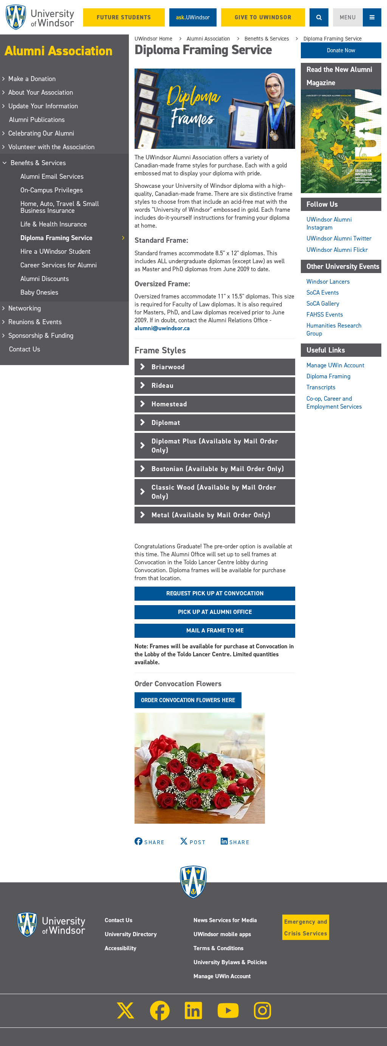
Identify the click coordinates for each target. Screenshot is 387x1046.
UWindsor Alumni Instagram (329, 223)
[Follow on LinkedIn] (193, 1016)
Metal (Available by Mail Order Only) (211, 515)
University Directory (131, 934)
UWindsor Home (153, 38)
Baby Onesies (39, 292)
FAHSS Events (325, 314)
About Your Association (41, 92)
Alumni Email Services (52, 176)
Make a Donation (32, 78)
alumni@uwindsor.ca (162, 328)
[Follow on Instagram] (262, 1016)
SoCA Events (323, 293)
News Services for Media (225, 920)
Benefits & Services (38, 162)
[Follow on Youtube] (228, 1016)
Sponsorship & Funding (41, 335)
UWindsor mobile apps (222, 934)
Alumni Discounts (44, 278)
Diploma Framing (328, 376)
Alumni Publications (37, 119)
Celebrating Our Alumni (41, 133)
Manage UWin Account (335, 365)
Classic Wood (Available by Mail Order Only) (214, 492)
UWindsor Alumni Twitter (339, 238)
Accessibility (120, 948)
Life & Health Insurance (53, 224)
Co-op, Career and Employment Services (334, 403)
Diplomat (166, 422)
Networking (25, 308)
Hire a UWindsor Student (55, 251)
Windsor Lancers (328, 282)
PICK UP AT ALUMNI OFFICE (215, 612)
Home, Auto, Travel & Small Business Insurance (59, 207)
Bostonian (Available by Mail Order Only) (218, 468)
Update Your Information (43, 106)
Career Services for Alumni (58, 265)
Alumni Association (58, 51)
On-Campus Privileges (51, 190)
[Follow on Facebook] (159, 1016)
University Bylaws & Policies (230, 962)
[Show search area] (319, 17)
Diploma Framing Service (56, 237)
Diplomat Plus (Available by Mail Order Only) (215, 446)
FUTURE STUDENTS (124, 17)
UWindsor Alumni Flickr (337, 250)
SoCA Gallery (323, 304)
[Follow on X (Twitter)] (125, 1016)
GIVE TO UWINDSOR (263, 17)
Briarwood (168, 367)
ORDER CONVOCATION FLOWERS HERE (188, 700)
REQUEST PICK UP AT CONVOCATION (215, 593)
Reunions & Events (35, 321)
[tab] (215, 367)
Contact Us (24, 349)
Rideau (162, 385)
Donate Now (341, 50)
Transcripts (321, 387)
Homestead (169, 404)
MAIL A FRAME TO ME (214, 630)
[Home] (40, 17)
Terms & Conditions (218, 948)
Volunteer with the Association (51, 146)
